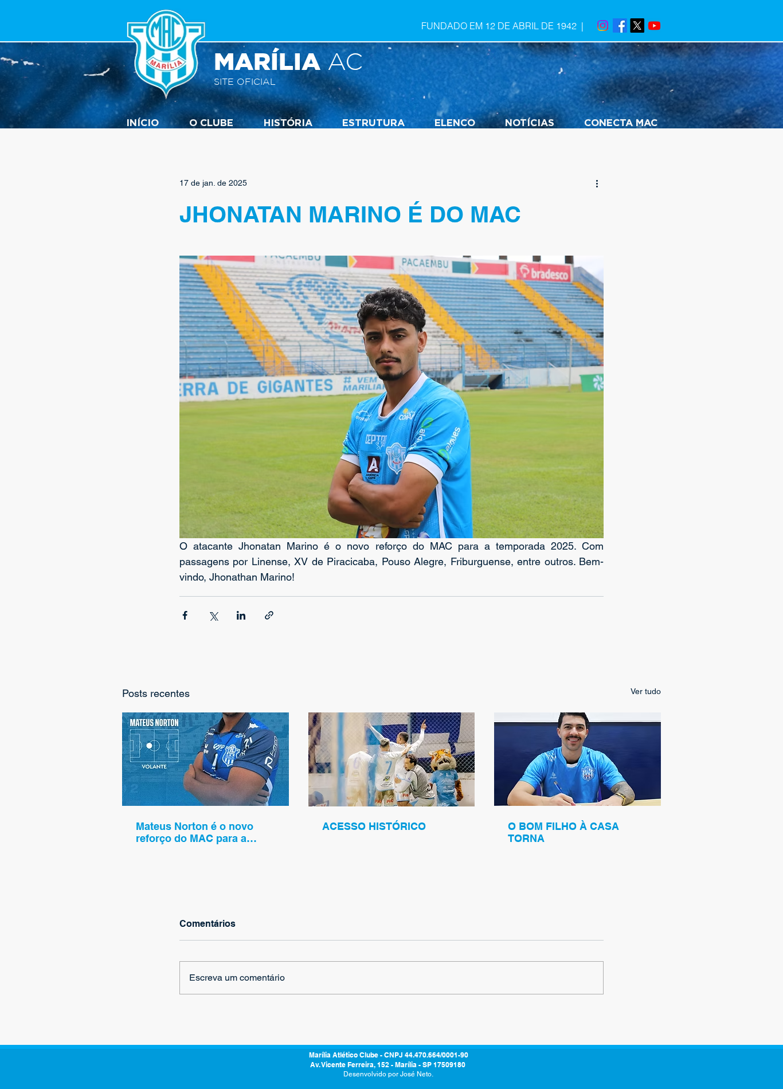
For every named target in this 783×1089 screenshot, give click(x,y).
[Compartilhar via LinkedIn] (241, 615)
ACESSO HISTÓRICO (374, 826)
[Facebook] (620, 25)
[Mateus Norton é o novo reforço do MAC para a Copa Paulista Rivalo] (205, 759)
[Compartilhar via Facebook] (184, 615)
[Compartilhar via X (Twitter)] (213, 615)
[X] (637, 25)
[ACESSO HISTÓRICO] (391, 759)
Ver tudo (646, 691)
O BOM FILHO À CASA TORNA (563, 832)
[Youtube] (654, 25)
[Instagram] (603, 25)
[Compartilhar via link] (269, 615)
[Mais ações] (597, 183)
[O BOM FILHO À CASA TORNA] (577, 759)
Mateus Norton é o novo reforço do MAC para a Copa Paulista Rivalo (194, 832)
